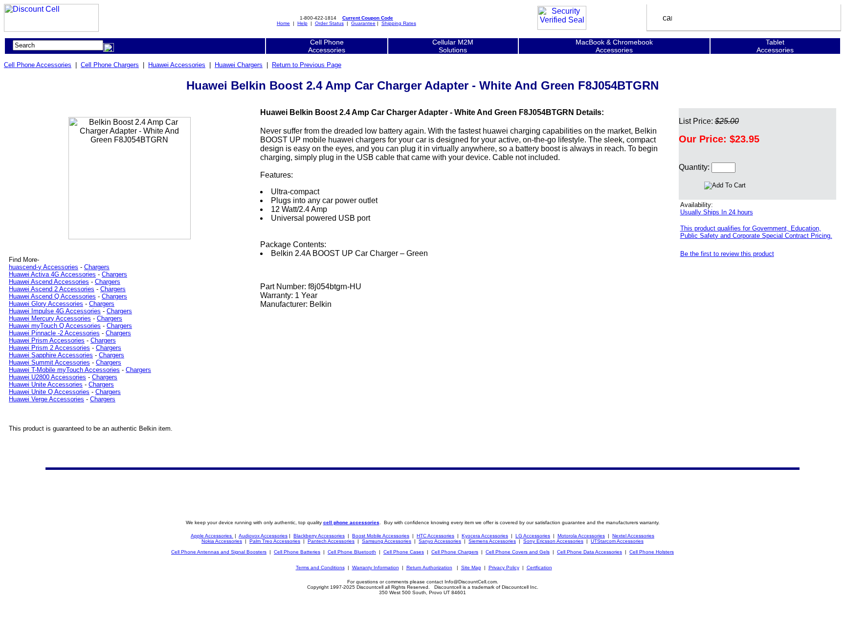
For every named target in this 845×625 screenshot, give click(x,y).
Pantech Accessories (331, 541)
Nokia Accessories (221, 541)
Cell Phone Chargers (110, 65)
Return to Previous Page (306, 65)
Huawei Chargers (239, 65)
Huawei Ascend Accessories (49, 281)
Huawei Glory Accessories (46, 303)
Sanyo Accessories (440, 541)
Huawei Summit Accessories (49, 362)
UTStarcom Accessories (617, 541)
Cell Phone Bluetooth (352, 552)
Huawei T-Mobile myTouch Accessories (64, 369)
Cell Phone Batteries (297, 552)
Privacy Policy (504, 567)
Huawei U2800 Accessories (47, 377)
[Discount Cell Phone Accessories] (51, 29)
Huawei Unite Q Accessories (49, 391)
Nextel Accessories (633, 535)
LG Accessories (532, 535)
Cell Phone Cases (403, 552)
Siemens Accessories (492, 541)
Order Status (329, 23)
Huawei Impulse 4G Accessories (55, 311)
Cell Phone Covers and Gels (518, 552)
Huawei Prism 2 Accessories (49, 347)
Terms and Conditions (320, 567)
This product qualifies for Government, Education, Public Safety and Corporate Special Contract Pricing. (756, 232)
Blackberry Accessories (319, 535)
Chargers (97, 267)
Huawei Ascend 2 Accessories (51, 289)
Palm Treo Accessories (274, 541)
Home (283, 23)
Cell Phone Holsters (651, 552)
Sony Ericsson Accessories (553, 541)
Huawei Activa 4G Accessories (52, 274)
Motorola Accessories (581, 535)
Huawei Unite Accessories (46, 384)
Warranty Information (375, 567)
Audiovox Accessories (263, 535)
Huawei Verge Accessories (46, 399)
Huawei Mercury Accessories (50, 318)
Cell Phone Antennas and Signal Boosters (219, 552)
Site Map (471, 567)
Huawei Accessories (176, 65)
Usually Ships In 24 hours (716, 212)
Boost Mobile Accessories (380, 535)
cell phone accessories (351, 522)
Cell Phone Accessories (37, 65)
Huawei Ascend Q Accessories (52, 296)
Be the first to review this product (727, 253)
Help (302, 23)
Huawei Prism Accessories (47, 340)
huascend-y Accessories (43, 267)
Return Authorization (429, 567)
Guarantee (363, 23)
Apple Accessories (212, 535)
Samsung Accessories (386, 541)
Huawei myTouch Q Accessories (55, 325)
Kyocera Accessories (485, 535)
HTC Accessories (435, 535)
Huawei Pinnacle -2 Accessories (54, 333)
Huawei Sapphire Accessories (51, 355)
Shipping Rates (398, 23)
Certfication (539, 567)
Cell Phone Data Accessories (589, 552)
